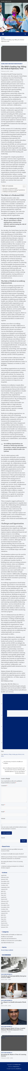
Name (3, 804)
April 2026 (3, 875)
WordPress (18, 1068)
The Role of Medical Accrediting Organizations (14, 190)
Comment (4, 785)
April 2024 (3, 921)
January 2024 (4, 927)
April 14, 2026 (4, 1005)
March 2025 (4, 899)
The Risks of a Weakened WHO (10, 188)
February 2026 (5, 877)
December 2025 (5, 881)
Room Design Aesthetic (7, 950)
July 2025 (3, 891)
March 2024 (4, 923)
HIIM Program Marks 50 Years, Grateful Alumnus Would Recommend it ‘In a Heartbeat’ (13, 1030)
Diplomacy (6, 754)
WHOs (2, 756)
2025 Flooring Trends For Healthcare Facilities (13, 762)
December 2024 (5, 905)
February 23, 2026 (5, 1058)
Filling (10, 754)
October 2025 (4, 885)
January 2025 (4, 903)
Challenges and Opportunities (10, 191)
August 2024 (4, 913)
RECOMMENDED (6, 955)
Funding (13, 754)
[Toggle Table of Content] (23, 186)
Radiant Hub (17, 1064)
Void (23, 754)
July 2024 (3, 915)
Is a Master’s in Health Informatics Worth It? (12, 854)
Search (3, 837)
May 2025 (3, 895)
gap (17, 754)
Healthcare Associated (7, 936)
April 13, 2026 (4, 1031)
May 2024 (3, 919)
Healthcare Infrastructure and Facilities (11, 940)
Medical (20, 754)
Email (3, 811)
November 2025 (5, 883)
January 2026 (4, 879)
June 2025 (3, 893)
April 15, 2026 (4, 979)
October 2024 (4, 909)
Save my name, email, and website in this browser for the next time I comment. (14, 827)
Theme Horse (16, 1066)
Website (3, 818)
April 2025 (3, 897)
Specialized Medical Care (7, 942)
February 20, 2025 (5, 71)
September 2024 (5, 911)
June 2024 (3, 917)
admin (11, 71)
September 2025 (5, 887)
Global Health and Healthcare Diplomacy (12, 63)
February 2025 (5, 901)
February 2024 (5, 925)
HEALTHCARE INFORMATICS (9, 938)
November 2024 (5, 907)
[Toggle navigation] (3, 34)
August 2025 (4, 889)
